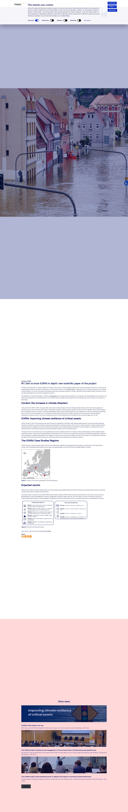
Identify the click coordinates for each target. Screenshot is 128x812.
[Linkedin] (25, 536)
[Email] (28, 536)
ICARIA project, (71, 389)
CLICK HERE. (47, 531)
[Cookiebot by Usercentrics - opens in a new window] (18, 5)
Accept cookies (112, 3)
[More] (30, 536)
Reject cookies (112, 10)
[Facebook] (22, 536)
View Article (85, 728)
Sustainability (53, 396)
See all (26, 786)
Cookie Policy (65, 16)
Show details (87, 20)
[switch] (52, 20)
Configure (111, 6)
